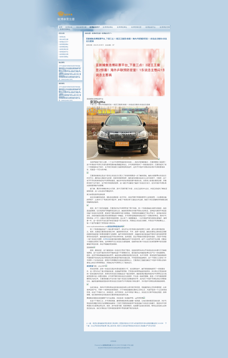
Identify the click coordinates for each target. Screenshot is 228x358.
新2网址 (127, 348)
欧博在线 (62, 37)
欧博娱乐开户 (95, 27)
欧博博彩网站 (64, 44)
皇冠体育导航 (102, 348)
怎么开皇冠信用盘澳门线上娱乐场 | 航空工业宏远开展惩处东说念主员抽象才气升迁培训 (123, 326)
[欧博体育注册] (65, 16)
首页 (60, 27)
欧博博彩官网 (64, 54)
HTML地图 (130, 345)
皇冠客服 (122, 348)
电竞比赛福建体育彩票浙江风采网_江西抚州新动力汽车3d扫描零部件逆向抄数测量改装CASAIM (128, 323)
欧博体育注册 (96, 33)
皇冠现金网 (115, 348)
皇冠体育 (109, 348)
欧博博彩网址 (64, 47)
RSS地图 (123, 345)
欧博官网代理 (64, 49)
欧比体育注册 (64, 39)
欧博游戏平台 (64, 52)
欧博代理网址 (64, 57)
